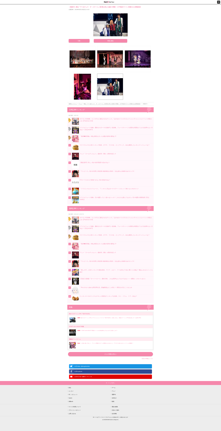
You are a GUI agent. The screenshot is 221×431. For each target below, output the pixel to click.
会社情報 (114, 413)
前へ (79, 41)
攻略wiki (71, 401)
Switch (70, 398)
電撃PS (114, 394)
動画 (113, 401)
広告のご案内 (115, 410)
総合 (70, 387)
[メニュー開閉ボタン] (218, 2)
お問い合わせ (72, 413)
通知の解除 (115, 406)
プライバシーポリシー (75, 410)
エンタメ (71, 391)
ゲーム (113, 387)
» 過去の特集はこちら (147, 358)
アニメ (80, 104)
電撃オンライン (73, 104)
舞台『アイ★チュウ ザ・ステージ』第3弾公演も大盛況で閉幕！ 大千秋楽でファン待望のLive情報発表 (112, 104)
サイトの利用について (75, 406)
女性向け (114, 398)
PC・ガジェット (73, 394)
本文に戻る (110, 41)
